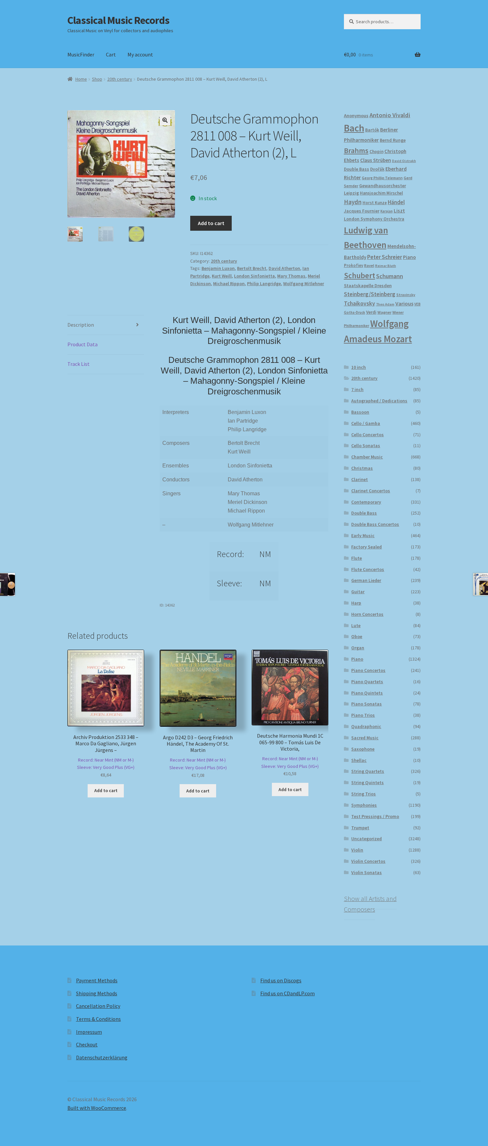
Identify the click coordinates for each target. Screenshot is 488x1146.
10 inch (358, 367)
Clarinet (359, 479)
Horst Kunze (375, 202)
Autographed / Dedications (379, 401)
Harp (356, 603)
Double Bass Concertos (375, 524)
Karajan (386, 211)
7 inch (357, 389)
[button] (165, 120)
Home (81, 79)
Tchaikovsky (359, 303)
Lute (356, 625)
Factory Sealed (366, 547)
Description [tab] (80, 324)
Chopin (376, 151)
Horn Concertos (367, 614)
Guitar (358, 592)
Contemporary (366, 502)
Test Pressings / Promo (375, 816)
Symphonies (364, 805)
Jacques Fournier (361, 211)
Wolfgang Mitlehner (303, 283)
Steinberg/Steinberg (369, 294)
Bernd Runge (393, 140)
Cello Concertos (367, 435)
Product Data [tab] (82, 344)
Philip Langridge (264, 283)
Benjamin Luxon (218, 268)
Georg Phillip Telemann (382, 178)
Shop (97, 79)
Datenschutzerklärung (101, 1057)
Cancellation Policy (98, 1006)
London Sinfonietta (254, 276)
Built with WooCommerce (96, 1108)
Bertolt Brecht (251, 268)
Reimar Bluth (385, 266)
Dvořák (377, 169)
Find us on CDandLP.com (287, 993)
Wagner (384, 312)
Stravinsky (405, 294)
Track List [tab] (78, 364)
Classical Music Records (118, 20)
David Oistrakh (404, 161)
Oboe (356, 636)
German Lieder (366, 580)
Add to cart (211, 223)
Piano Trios (363, 715)
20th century (119, 79)
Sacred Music (364, 738)
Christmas (362, 468)
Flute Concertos (367, 569)
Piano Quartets (367, 682)
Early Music (362, 535)
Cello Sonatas (365, 446)
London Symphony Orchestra (374, 219)
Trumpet (360, 828)
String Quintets (367, 782)
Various (404, 303)
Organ (357, 648)
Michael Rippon (229, 283)
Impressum (89, 1031)
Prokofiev (353, 265)
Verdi (371, 312)
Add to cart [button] (106, 790)
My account (140, 54)
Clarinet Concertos (370, 491)
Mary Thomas (291, 276)
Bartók (372, 130)
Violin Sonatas (366, 872)
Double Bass (356, 169)
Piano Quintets (367, 693)
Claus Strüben (375, 160)
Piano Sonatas (366, 704)
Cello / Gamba (365, 423)
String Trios (363, 794)
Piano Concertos (368, 670)
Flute (356, 558)
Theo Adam (385, 304)
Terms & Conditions (98, 1019)
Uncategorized (366, 839)
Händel (396, 202)
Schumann (389, 276)
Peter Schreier (384, 257)
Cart (111, 54)
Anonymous (356, 116)
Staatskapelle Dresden (368, 285)
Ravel (369, 265)
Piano (409, 257)
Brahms (356, 150)
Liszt (399, 210)
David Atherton (284, 268)
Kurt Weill (222, 276)
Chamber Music (367, 457)
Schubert (359, 275)
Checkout (87, 1044)
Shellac (358, 760)
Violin (357, 850)
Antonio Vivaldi (389, 115)
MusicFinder (80, 54)
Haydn (353, 202)
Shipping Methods (96, 993)
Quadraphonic (366, 726)
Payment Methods (97, 980)
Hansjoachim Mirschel (381, 193)
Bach (354, 128)
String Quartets (367, 771)
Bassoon (360, 412)
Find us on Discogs (280, 980)
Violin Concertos (368, 861)
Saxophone (362, 749)
